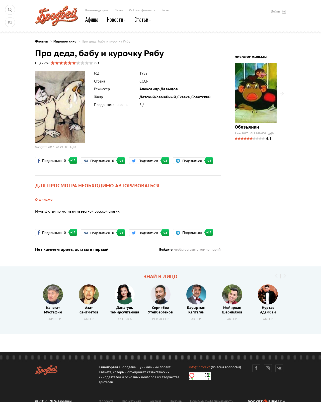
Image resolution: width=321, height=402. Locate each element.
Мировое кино (64, 41)
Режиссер (53, 319)
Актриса (125, 319)
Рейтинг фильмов (142, 10)
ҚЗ (10, 22)
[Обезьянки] (256, 96)
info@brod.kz (199, 367)
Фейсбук (256, 368)
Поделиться (56, 160)
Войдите (166, 249)
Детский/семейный (157, 97)
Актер (89, 319)
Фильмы (41, 41)
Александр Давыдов (158, 89)
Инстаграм (268, 368)
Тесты (165, 10)
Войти (275, 11)
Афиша (91, 19)
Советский (200, 97)
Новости (115, 19)
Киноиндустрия (97, 10)
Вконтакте (279, 368)
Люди (119, 10)
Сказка (183, 97)
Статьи (141, 19)
